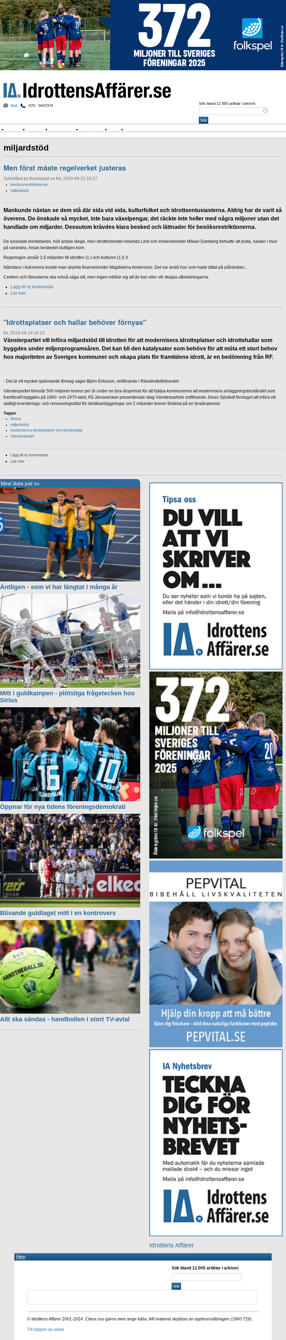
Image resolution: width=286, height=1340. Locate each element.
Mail (13, 105)
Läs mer (18, 293)
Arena (15, 419)
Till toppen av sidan (45, 1329)
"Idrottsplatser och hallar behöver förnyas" (74, 322)
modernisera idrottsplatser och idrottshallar (46, 430)
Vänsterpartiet (22, 436)
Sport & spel (66, 129)
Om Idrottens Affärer (150, 129)
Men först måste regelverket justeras (64, 167)
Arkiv (118, 129)
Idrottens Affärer (87, 90)
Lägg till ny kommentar (31, 286)
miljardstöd (19, 190)
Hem (20, 1256)
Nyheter (17, 129)
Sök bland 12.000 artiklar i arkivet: (227, 103)
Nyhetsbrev (95, 129)
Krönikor (39, 129)
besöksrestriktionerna (28, 184)
